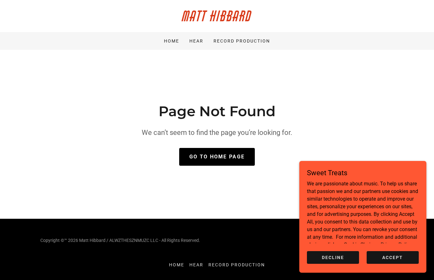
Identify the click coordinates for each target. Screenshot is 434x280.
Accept (392, 257)
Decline (333, 257)
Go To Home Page (217, 157)
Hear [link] (196, 40)
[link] (217, 20)
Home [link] (171, 40)
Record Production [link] (242, 40)
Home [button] (176, 264)
